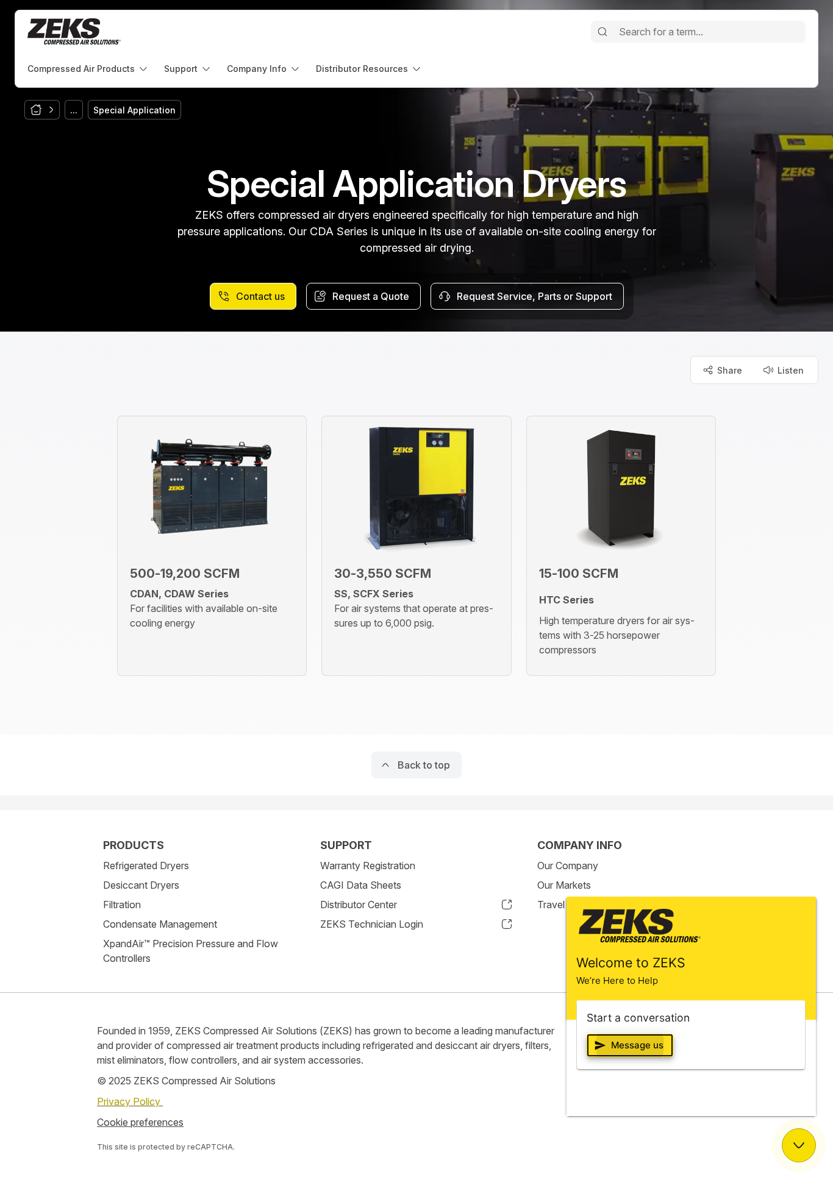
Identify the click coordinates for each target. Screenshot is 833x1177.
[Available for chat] (799, 1145)
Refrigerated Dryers (146, 865)
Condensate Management (160, 924)
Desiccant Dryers (141, 885)
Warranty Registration (367, 865)
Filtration (122, 904)
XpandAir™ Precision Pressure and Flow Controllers (190, 950)
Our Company (567, 865)
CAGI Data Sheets (360, 885)
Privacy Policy (130, 1101)
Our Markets (564, 885)
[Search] (602, 32)
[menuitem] (88, 68)
